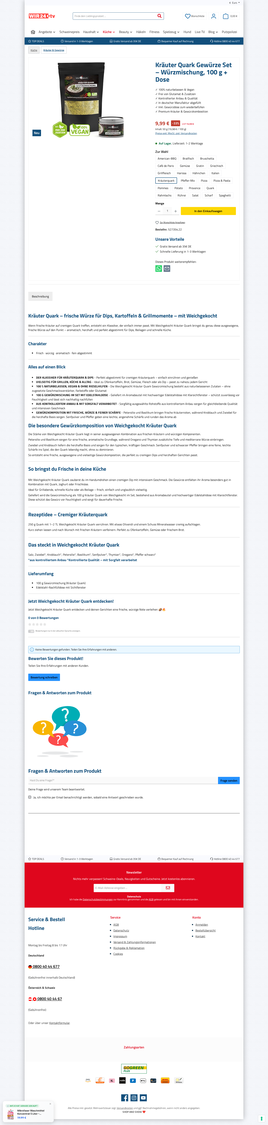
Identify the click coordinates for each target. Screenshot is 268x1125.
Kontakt (200, 936)
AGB (151, 899)
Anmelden (201, 924)
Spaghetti (225, 195)
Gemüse (185, 166)
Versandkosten (125, 1108)
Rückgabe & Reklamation (129, 948)
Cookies (118, 954)
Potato (178, 188)
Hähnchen (199, 173)
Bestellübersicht (205, 930)
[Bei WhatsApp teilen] (159, 268)
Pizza (204, 180)
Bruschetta (207, 158)
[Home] (33, 31)
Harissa (181, 173)
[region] (90, 100)
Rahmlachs (164, 195)
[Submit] (168, 888)
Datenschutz (121, 930)
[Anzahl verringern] (159, 211)
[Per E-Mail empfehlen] (167, 268)
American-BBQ (167, 158)
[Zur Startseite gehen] (42, 16)
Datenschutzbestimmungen (98, 899)
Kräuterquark (166, 180)
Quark (210, 188)
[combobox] (114, 16)
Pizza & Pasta (221, 180)
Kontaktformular (59, 1023)
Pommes (163, 188)
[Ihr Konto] (214, 16)
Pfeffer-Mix (188, 180)
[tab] (40, 296)
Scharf (209, 195)
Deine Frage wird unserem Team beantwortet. (56, 789)
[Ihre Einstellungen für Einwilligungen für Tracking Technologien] (261, 1118)
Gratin (200, 166)
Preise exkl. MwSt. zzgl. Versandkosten (176, 133)
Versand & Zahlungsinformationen (134, 942)
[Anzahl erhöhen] (175, 211)
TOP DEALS (38, 41)
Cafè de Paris (166, 166)
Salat (195, 195)
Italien (215, 173)
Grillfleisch (164, 173)
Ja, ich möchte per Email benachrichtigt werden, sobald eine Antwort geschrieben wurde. (88, 797)
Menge (159, 203)
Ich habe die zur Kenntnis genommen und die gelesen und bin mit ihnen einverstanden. (134, 899)
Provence (194, 188)
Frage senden (228, 780)
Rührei (182, 195)
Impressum (120, 936)
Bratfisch (188, 158)
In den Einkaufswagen (208, 211)
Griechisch (216, 166)
